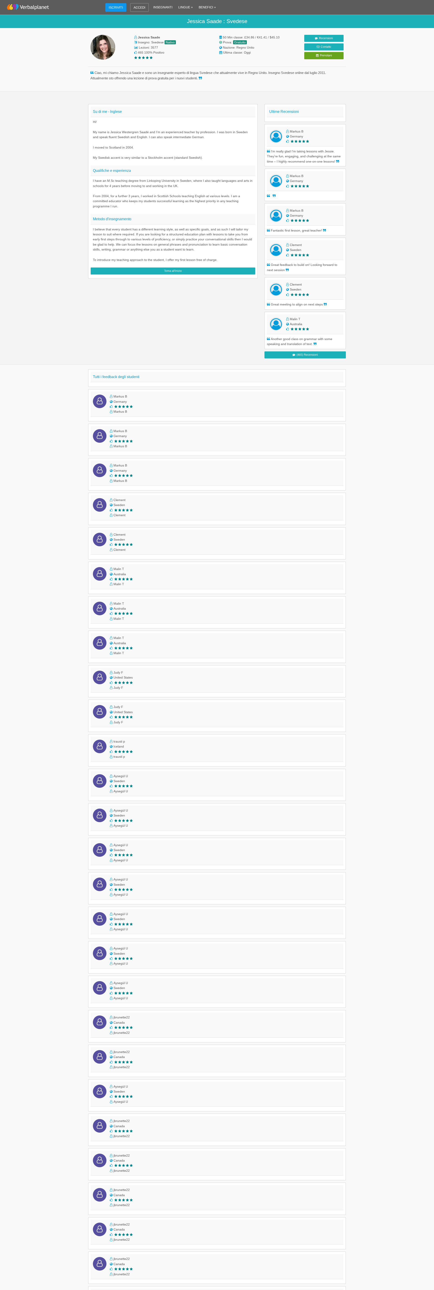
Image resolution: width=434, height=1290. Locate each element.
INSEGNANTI (162, 7)
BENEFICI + (207, 7)
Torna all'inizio (173, 270)
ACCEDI (139, 7)
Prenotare (325, 55)
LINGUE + (185, 7)
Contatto (325, 46)
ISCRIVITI (116, 7)
